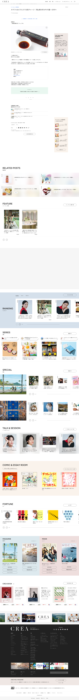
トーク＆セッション (58, 1)
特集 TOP (69, 370)
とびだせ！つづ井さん (53, 639)
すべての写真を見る (44, 52)
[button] (4, 240)
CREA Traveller (33, 698)
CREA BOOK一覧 (70, 583)
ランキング (12, 647)
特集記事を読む (10, 569)
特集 (52, 1)
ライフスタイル (13, 642)
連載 (50, 1)
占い (71, 1)
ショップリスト (10, 572)
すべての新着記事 (13, 635)
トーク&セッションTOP (43, 635)
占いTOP (69, 505)
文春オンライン (43, 698)
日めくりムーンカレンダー (63, 642)
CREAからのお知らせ (13, 654)
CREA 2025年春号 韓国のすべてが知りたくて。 (34, 650)
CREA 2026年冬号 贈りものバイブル (33, 642)
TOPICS (12, 653)
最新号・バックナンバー (14, 673)
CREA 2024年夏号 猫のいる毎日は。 (33, 657)
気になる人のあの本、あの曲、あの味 (44, 637)
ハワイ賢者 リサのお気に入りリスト (24, 640)
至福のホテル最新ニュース (24, 643)
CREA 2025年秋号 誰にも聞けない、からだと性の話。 (34, 645)
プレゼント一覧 (57, 57)
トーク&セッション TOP (70, 429)
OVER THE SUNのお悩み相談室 (44, 641)
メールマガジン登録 (61, 680)
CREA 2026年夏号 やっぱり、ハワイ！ (33, 637)
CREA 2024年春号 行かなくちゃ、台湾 (33, 659)
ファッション (12, 645)
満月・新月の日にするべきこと (64, 643)
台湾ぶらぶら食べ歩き (23, 636)
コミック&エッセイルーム (65, 1)
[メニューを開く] (74, 1)
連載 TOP (69, 333)
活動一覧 (32, 674)
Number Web (38, 698)
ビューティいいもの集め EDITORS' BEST (24, 650)
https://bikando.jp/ (16, 75)
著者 (21, 674)
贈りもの (12, 636)
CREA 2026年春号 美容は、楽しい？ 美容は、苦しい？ (34, 640)
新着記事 (46, 1)
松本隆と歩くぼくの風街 (43, 640)
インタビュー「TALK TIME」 (53, 642)
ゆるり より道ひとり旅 (53, 648)
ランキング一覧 (70, 294)
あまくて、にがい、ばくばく (53, 643)
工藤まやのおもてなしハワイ (24, 641)
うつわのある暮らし (23, 648)
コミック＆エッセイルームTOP (69, 469)
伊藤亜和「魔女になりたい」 (53, 636)
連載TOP (22, 635)
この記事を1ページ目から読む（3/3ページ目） (30, 18)
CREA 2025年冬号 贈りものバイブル (33, 652)
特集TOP (32, 635)
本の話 (47, 698)
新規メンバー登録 (61, 49)
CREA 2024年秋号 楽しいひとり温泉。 (33, 655)
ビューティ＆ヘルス (13, 643)
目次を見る (10, 567)
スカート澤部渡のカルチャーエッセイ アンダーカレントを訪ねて (54, 646)
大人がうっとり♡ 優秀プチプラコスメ (24, 652)
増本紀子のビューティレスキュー (24, 655)
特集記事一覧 (61, 149)
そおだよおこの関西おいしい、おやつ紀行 (24, 645)
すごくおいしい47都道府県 (15, 7)
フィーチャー (12, 650)
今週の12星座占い (62, 639)
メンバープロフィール (33, 673)
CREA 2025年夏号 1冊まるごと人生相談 (33, 648)
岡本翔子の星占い (62, 636)
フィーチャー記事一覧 (70, 204)
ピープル (22, 673)
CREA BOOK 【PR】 (13, 674)
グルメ (17, 124)
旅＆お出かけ (13, 124)
